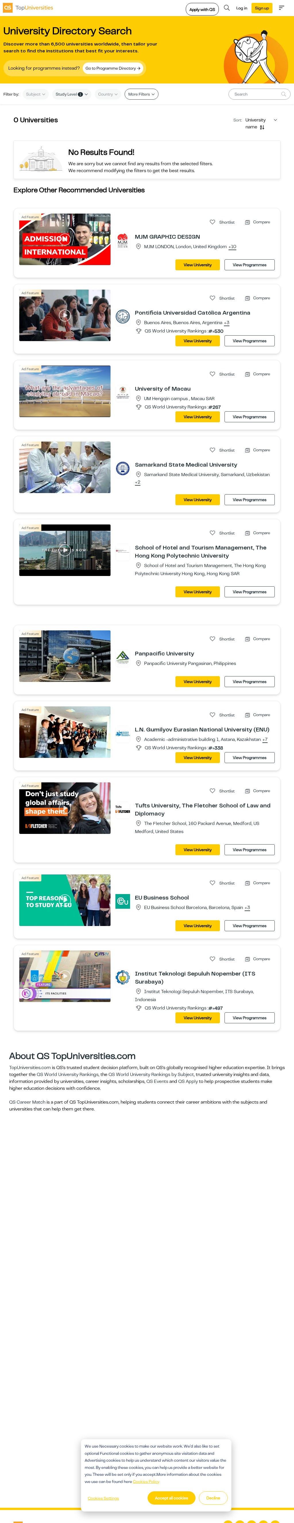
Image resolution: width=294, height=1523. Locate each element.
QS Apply (188, 1081)
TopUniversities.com (30, 1068)
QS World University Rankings (67, 1074)
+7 (265, 740)
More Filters (139, 94)
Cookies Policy (146, 1481)
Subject (33, 94)
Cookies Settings (103, 1498)
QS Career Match (27, 1102)
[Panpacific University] (122, 657)
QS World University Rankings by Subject (151, 1074)
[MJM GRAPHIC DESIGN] (122, 240)
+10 (232, 247)
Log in (241, 8)
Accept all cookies (171, 1498)
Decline (213, 1498)
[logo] (28, 8)
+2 (137, 482)
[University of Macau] (122, 392)
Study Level (68, 94)
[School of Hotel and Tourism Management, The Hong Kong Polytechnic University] (122, 551)
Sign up (262, 8)
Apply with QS (202, 9)
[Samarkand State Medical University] (122, 468)
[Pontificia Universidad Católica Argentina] (122, 316)
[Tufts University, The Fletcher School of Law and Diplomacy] (122, 809)
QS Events (157, 1081)
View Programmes (249, 264)
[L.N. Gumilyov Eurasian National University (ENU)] (122, 733)
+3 (226, 323)
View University (198, 264)
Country (106, 94)
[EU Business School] (122, 901)
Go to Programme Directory (111, 68)
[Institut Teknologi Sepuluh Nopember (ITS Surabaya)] (122, 977)
